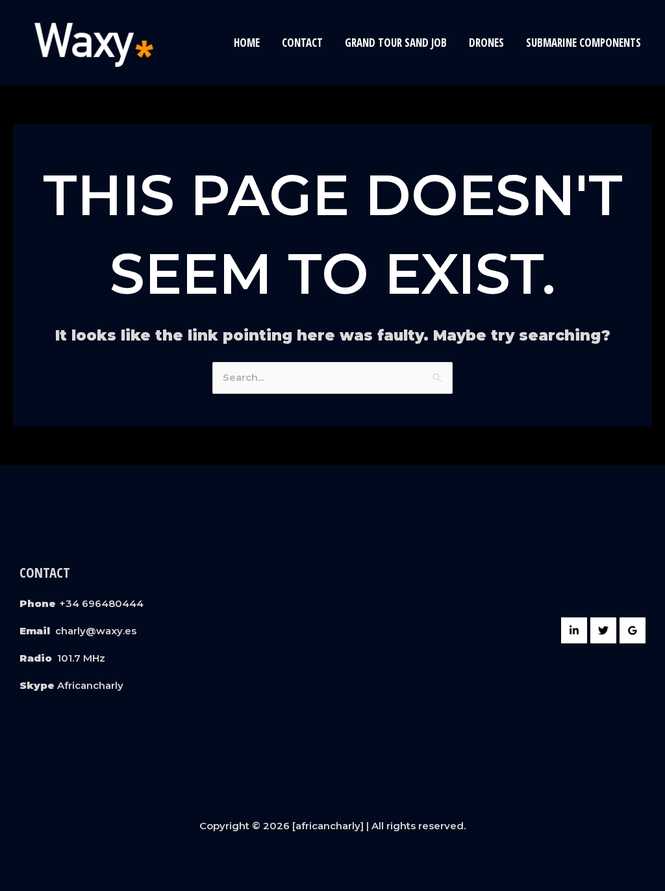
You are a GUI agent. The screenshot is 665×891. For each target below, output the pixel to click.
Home (247, 42)
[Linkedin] (574, 630)
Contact (302, 42)
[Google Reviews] (633, 630)
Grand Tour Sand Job (396, 42)
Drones (486, 42)
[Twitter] (603, 630)
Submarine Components (583, 42)
